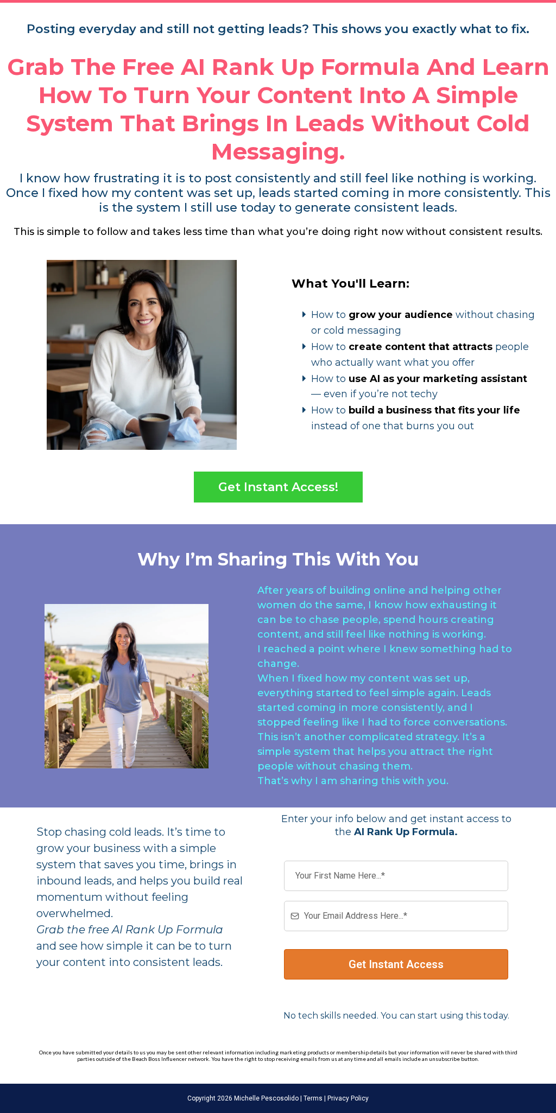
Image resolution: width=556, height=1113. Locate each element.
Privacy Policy (347, 1098)
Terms (312, 1098)
